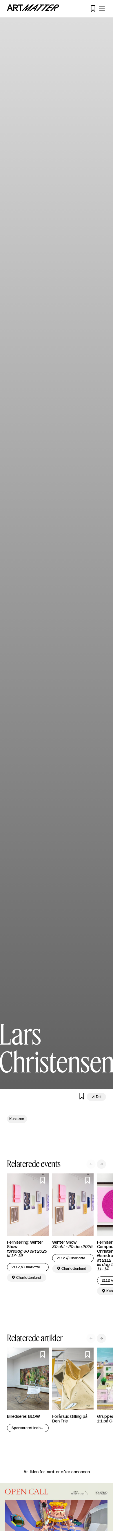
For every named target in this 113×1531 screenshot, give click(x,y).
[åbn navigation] (102, 8)
